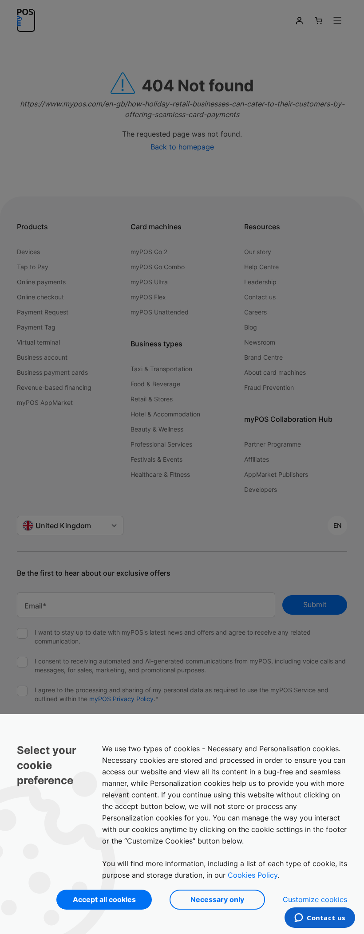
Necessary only (217, 899)
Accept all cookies (104, 899)
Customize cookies (315, 899)
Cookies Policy (252, 875)
